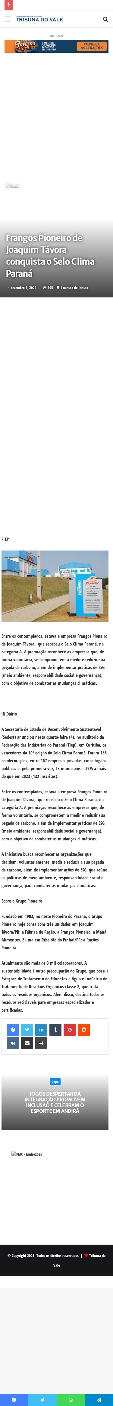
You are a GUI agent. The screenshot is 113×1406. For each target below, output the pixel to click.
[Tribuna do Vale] (39, 18)
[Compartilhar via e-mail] (27, 1043)
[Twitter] (27, 1030)
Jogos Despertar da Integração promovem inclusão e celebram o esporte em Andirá (55, 1102)
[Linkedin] (41, 1030)
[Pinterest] (70, 1030)
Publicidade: (56, 35)
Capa (55, 1081)
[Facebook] (13, 1030)
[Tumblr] (55, 1030)
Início (14, 186)
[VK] (13, 1043)
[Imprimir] (41, 1043)
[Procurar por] (105, 21)
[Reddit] (84, 1030)
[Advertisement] (56, 117)
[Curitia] (56, 46)
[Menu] (8, 21)
